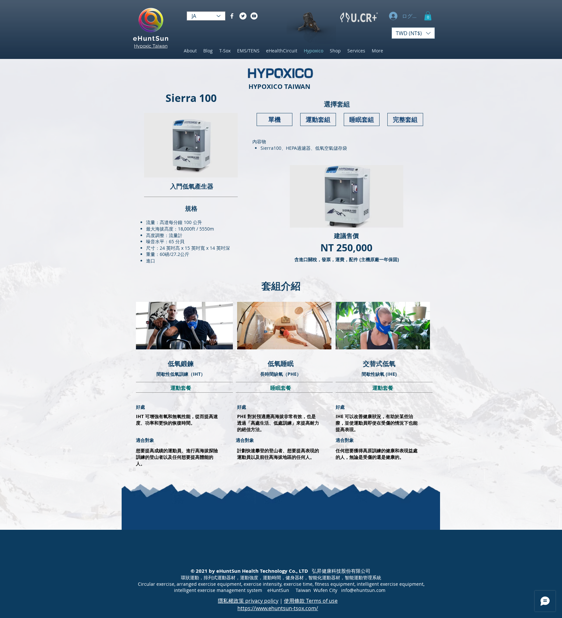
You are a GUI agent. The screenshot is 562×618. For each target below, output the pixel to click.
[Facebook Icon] (231, 16)
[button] (428, 15)
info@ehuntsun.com (363, 590)
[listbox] (413, 33)
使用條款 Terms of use (311, 600)
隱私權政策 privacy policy (248, 600)
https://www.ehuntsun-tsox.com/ (277, 608)
